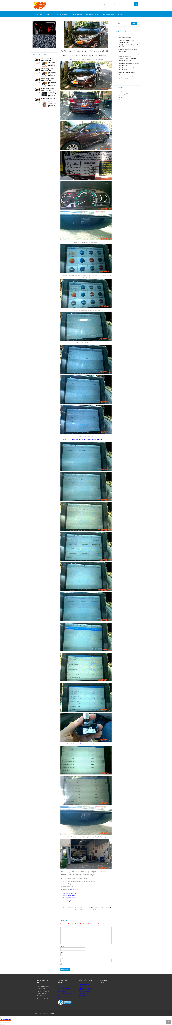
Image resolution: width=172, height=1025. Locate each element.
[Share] (4, 1022)
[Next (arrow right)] (4, 1024)
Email (62, 952)
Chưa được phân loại (125, 94)
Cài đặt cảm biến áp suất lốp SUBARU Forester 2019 (129, 64)
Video (120, 100)
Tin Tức (120, 14)
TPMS (65, 55)
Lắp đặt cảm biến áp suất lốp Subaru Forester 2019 (129, 69)
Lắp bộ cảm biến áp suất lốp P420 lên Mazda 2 (129, 46)
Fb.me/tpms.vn (74, 889)
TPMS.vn (70, 59)
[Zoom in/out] (9, 1022)
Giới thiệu (60, 986)
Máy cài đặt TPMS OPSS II (86, 993)
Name (62, 946)
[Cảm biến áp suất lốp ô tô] (44, 47)
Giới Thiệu (49, 14)
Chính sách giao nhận (64, 988)
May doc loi (82, 995)
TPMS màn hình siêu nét (85, 988)
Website (62, 958)
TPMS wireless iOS (84, 990)
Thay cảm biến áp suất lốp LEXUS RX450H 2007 (128, 50)
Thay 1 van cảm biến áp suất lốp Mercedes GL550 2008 (128, 59)
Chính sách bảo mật (63, 992)
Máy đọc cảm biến (108, 14)
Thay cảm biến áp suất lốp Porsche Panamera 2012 (128, 78)
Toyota (95, 55)
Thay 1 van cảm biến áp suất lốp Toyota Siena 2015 (128, 41)
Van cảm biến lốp (77, 14)
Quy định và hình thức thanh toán (64, 998)
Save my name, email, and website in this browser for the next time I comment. (83, 966)
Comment (63, 926)
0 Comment (103, 55)
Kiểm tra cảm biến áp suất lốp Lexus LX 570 (128, 73)
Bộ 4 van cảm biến (62, 14)
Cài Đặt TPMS (87, 55)
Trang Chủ (39, 14)
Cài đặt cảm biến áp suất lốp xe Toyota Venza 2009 (84, 51)
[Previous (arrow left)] (1, 1024)
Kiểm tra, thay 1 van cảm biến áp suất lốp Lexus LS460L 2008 (129, 55)
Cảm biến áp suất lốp (92, 14)
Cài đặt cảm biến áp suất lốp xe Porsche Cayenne (86, 439)
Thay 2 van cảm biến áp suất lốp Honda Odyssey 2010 (128, 37)
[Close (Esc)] (1, 1022)
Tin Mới (121, 96)
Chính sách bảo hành (64, 990)
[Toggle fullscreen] (6, 1022)
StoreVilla (51, 1013)
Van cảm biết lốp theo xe (85, 991)
